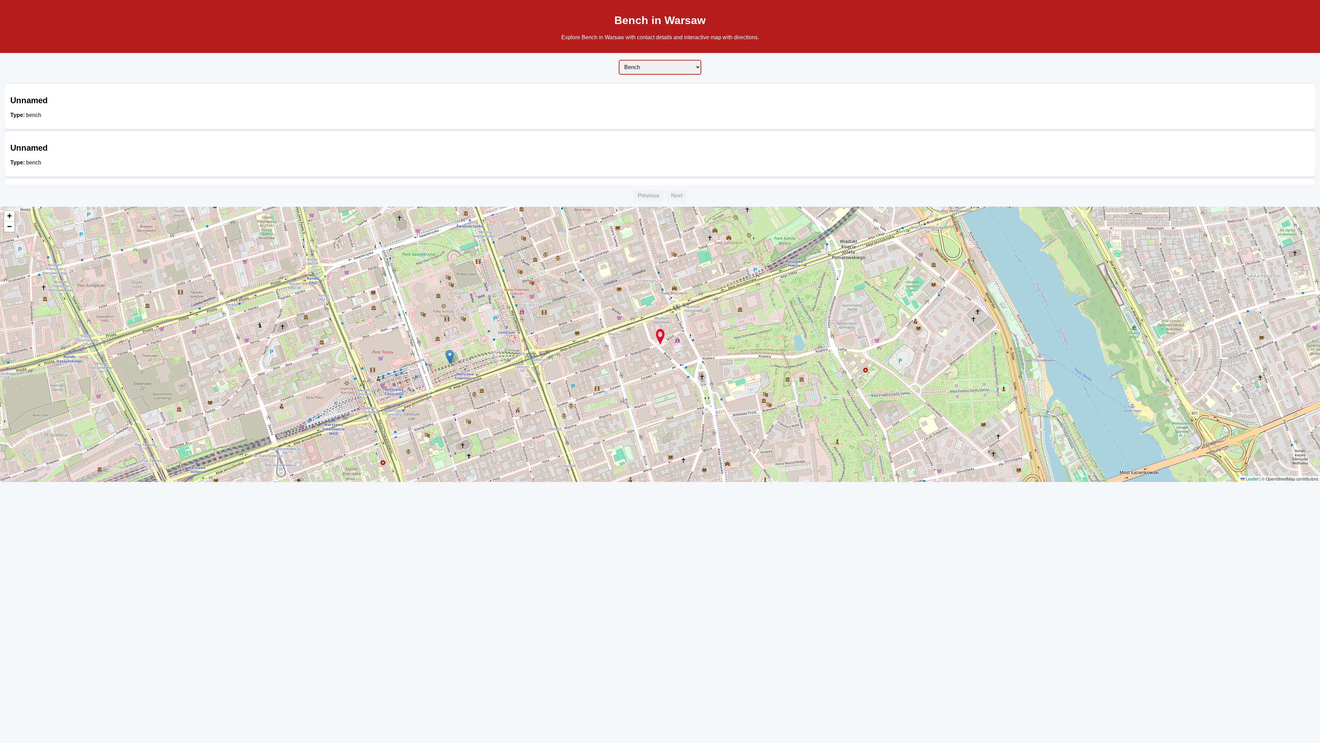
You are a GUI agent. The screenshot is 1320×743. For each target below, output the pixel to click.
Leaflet (1251, 479)
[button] (660, 336)
